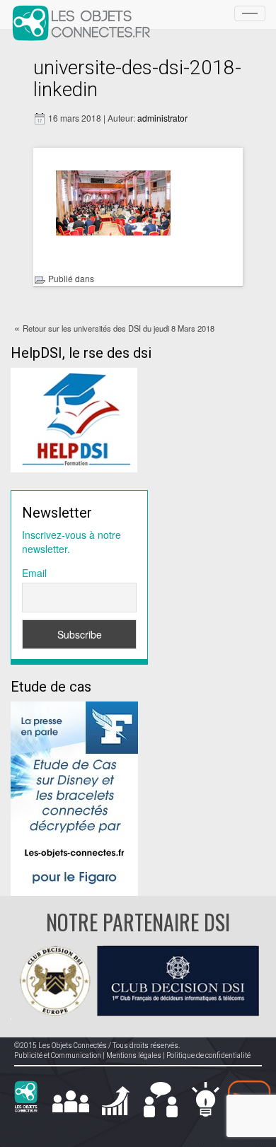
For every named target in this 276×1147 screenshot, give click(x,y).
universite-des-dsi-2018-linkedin (137, 78)
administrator (162, 118)
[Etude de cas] (74, 797)
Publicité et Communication (57, 1055)
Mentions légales (133, 1055)
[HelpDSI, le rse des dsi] (74, 419)
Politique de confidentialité (208, 1055)
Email (34, 573)
